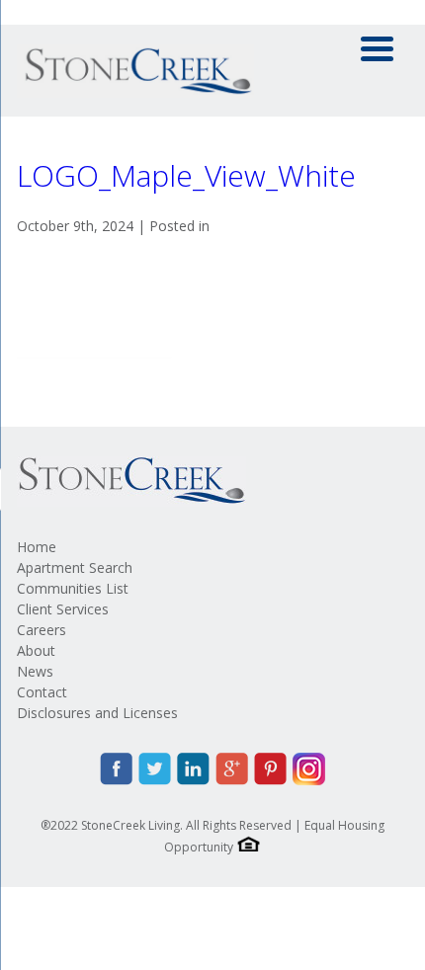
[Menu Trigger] (377, 47)
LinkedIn (193, 769)
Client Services (63, 609)
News (35, 671)
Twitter (154, 769)
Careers (41, 629)
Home (36, 546)
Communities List (72, 588)
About (36, 650)
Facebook (116, 769)
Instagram (309, 769)
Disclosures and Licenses (97, 712)
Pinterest (270, 769)
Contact (42, 692)
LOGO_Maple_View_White (186, 175)
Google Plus (231, 769)
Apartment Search (74, 567)
